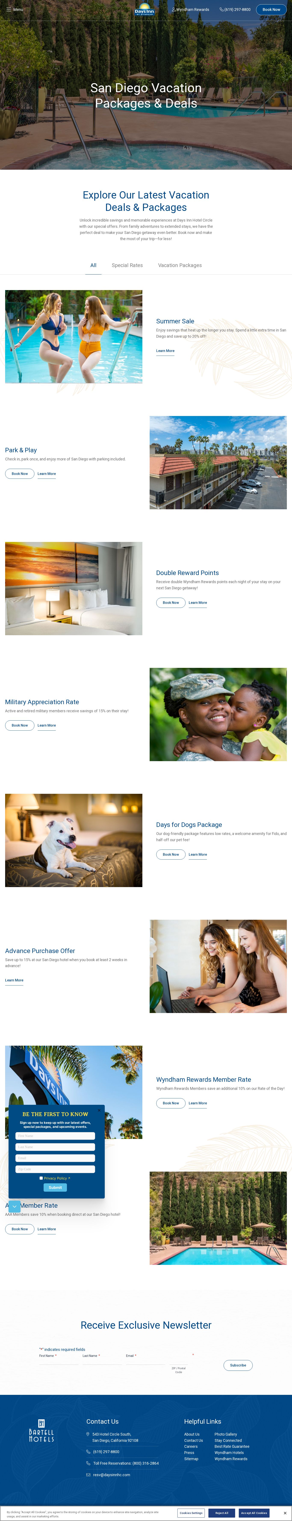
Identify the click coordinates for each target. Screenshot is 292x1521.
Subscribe (238, 1365)
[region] (146, 1513)
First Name (48, 1356)
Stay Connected (228, 1440)
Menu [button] (18, 9)
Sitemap (191, 1459)
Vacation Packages (180, 265)
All (93, 265)
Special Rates (127, 265)
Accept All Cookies (254, 1513)
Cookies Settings (191, 1513)
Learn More (165, 351)
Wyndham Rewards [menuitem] (192, 9)
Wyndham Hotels (229, 1452)
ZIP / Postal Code (179, 1370)
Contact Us (193, 1440)
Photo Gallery (226, 1434)
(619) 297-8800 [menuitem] (237, 9)
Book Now (271, 9)
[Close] (285, 1513)
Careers (191, 1446)
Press (189, 1452)
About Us (192, 1434)
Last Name (91, 1356)
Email (131, 1356)
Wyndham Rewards (231, 1459)
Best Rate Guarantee (232, 1446)
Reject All (221, 1513)
